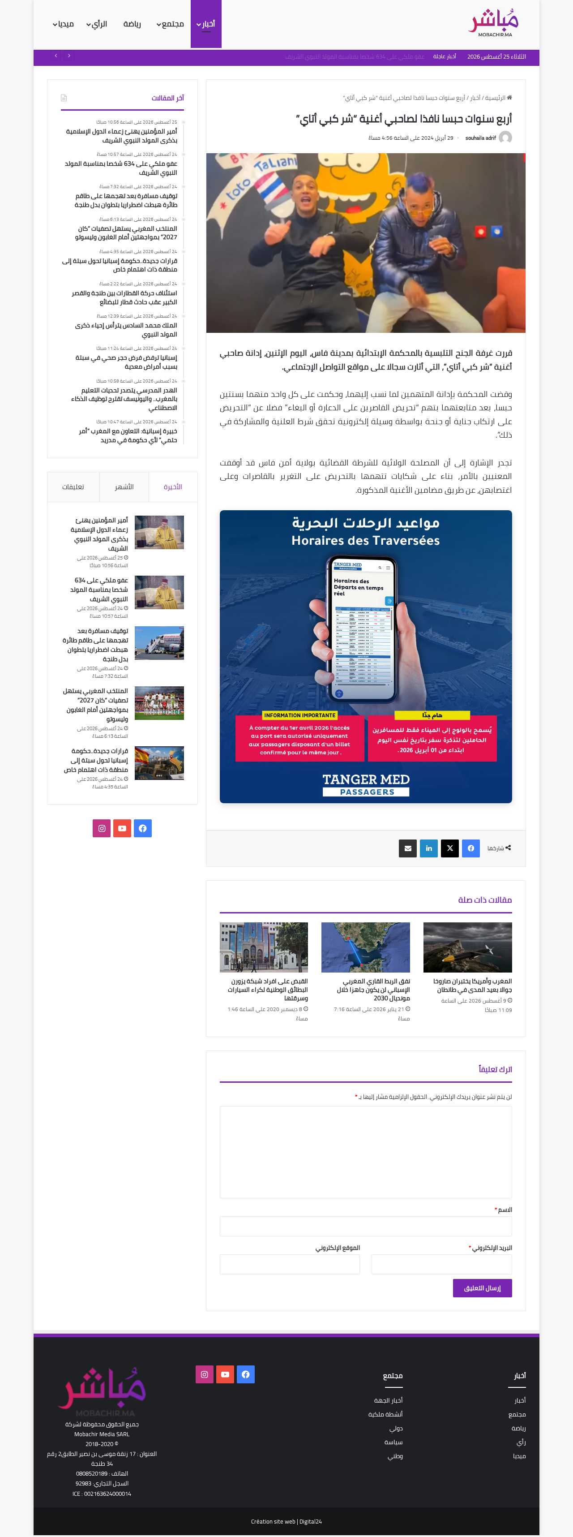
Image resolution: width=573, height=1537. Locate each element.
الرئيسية (496, 97)
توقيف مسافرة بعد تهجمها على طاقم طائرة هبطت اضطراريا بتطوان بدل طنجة (329, 56)
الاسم (503, 1209)
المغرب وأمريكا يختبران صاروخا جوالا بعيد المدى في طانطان (472, 985)
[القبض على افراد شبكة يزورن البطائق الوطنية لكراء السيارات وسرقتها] (264, 947)
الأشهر (124, 486)
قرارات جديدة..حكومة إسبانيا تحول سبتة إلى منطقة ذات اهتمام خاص (96, 760)
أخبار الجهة (388, 1400)
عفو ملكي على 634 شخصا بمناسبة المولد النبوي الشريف (99, 589)
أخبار (208, 24)
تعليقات (73, 486)
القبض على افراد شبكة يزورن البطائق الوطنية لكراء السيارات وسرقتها (268, 989)
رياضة (133, 24)
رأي (521, 1442)
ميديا (66, 24)
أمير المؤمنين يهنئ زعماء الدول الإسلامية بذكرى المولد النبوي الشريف (99, 534)
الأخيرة (173, 486)
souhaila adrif (481, 138)
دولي (396, 1428)
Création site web (273, 1521)
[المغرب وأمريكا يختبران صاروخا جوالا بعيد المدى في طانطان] (467, 947)
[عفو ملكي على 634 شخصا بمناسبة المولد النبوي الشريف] (159, 592)
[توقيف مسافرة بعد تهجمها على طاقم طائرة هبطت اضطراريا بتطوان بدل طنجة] (159, 643)
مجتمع (173, 24)
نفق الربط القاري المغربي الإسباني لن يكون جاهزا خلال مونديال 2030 (373, 989)
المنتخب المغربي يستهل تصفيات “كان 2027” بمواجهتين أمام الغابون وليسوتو (95, 705)
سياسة (394, 1442)
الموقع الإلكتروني (338, 1247)
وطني (395, 1456)
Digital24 (310, 1521)
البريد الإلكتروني (490, 1247)
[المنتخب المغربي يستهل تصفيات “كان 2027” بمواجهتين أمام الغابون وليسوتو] (159, 703)
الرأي (100, 24)
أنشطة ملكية (385, 1414)
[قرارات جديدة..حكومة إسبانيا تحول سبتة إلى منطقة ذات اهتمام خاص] (159, 763)
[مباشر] (496, 23)
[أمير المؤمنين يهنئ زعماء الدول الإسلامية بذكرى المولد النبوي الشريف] (159, 532)
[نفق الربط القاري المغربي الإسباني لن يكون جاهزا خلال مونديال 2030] (365, 947)
